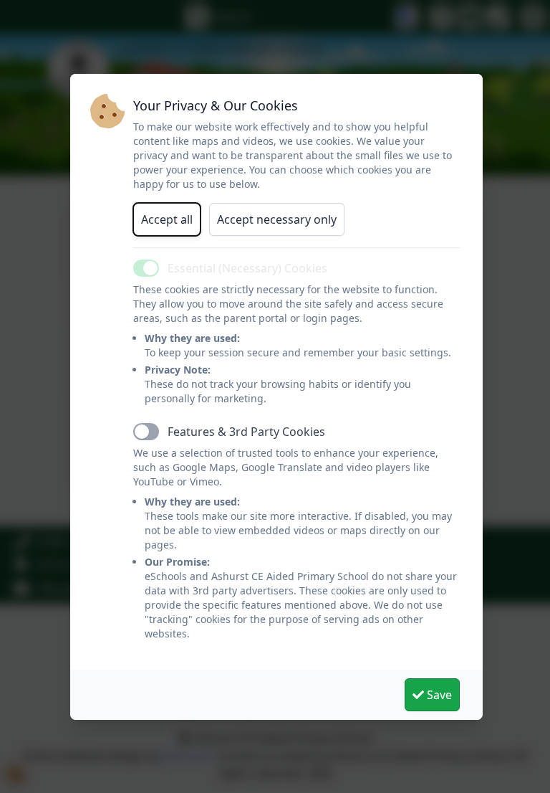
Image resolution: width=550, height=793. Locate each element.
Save (438, 695)
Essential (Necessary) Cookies (247, 268)
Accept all (167, 219)
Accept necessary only (277, 219)
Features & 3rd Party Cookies (246, 432)
